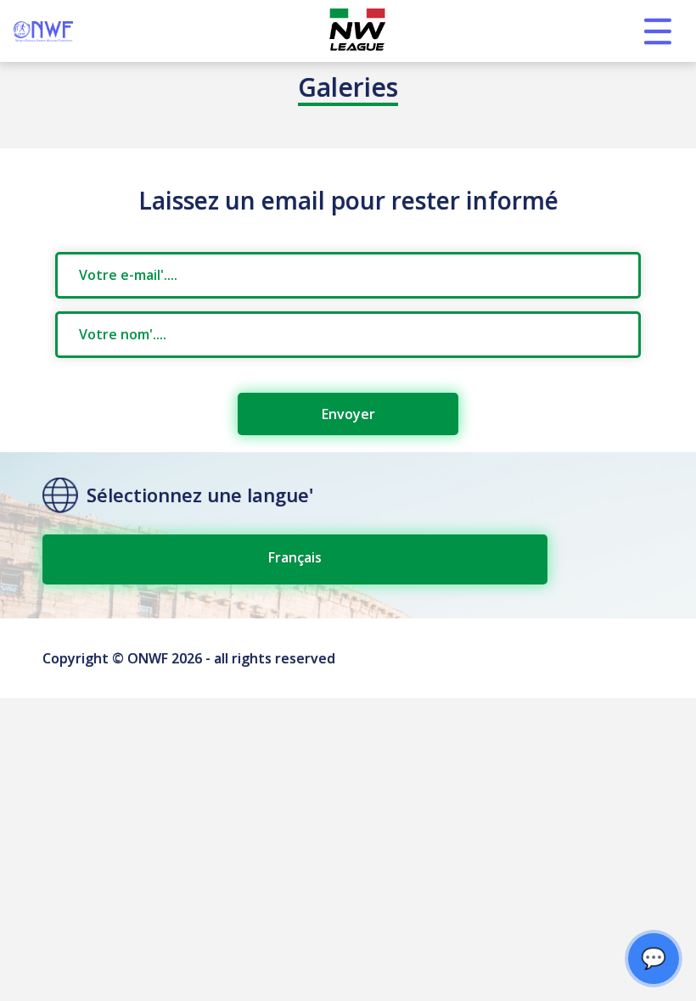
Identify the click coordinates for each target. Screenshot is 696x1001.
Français (295, 557)
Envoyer (348, 414)
